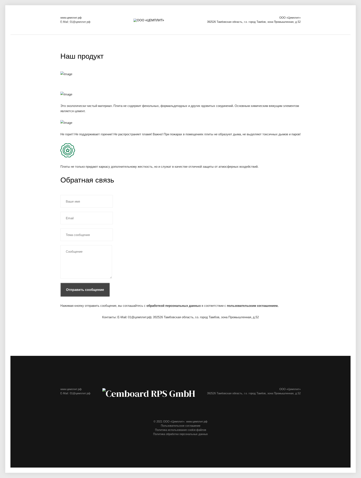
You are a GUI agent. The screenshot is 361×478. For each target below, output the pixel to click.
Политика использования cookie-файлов (180, 429)
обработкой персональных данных (173, 305)
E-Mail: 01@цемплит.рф (75, 21)
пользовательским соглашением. (252, 305)
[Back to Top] (97, 347)
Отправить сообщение (85, 290)
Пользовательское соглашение (180, 425)
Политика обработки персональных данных (180, 434)
